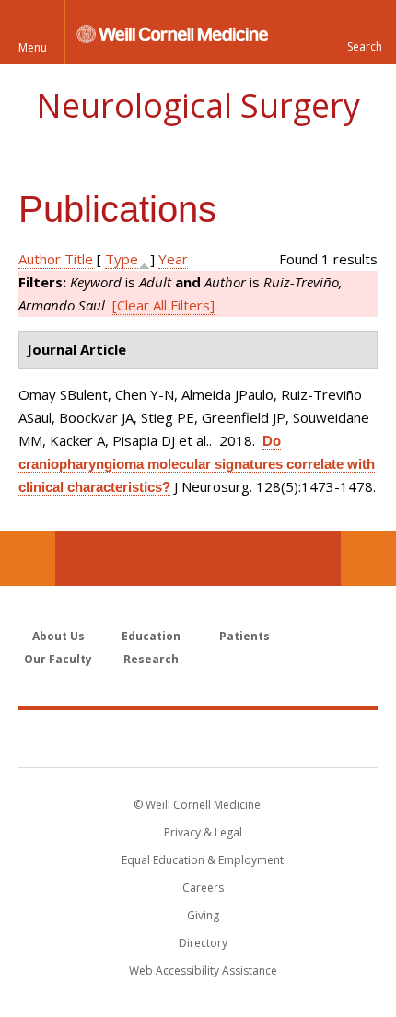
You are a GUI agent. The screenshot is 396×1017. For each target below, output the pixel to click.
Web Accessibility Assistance (203, 970)
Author (39, 259)
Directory (203, 943)
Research (151, 659)
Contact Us (368, 558)
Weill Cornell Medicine (198, 738)
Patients (244, 636)
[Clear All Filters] (163, 305)
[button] (364, 32)
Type (121, 259)
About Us (58, 636)
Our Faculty (58, 659)
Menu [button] (32, 47)
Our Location (27, 558)
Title (78, 259)
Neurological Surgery (198, 105)
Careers (203, 887)
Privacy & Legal (203, 832)
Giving (203, 915)
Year (173, 259)
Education (151, 636)
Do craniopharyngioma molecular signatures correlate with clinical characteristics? (196, 464)
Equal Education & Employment (203, 860)
